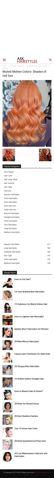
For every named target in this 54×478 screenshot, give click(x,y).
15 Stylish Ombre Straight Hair (29, 378)
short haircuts (10, 206)
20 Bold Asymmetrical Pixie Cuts (30, 441)
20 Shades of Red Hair (17, 66)
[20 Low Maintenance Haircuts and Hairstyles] (8, 457)
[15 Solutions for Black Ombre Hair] (8, 308)
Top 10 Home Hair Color (26, 428)
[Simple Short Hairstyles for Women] (8, 333)
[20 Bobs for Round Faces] (8, 407)
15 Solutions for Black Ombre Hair (30, 304)
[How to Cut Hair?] (8, 283)
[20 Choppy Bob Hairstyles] (8, 370)
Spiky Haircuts (10, 209)
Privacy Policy (40, 472)
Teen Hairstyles (10, 202)
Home (5, 66)
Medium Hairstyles (12, 232)
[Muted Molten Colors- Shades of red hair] (27, 146)
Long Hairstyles (10, 228)
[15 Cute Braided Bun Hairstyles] (8, 295)
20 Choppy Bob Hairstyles (26, 366)
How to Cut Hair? (22, 279)
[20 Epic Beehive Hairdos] (8, 420)
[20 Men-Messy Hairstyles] (8, 345)
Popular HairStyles (11, 194)
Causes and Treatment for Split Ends (32, 354)
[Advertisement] (27, 28)
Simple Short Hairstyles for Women (31, 329)
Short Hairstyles (10, 198)
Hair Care (8, 175)
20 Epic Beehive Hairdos (26, 416)
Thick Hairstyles (10, 221)
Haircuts (7, 190)
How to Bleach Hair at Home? (28, 391)
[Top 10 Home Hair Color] (8, 432)
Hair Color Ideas (10, 179)
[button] (4, 60)
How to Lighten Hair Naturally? (29, 316)
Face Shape (9, 172)
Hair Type (8, 187)
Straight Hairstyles (11, 217)
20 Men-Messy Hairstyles (26, 341)
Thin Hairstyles (10, 224)
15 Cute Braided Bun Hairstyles (29, 291)
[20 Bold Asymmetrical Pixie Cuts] (8, 445)
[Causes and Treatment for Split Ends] (8, 357)
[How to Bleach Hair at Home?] (8, 395)
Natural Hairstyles (11, 213)
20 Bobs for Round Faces (26, 403)
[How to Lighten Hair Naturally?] (8, 320)
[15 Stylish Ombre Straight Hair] (8, 382)
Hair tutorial (9, 183)
